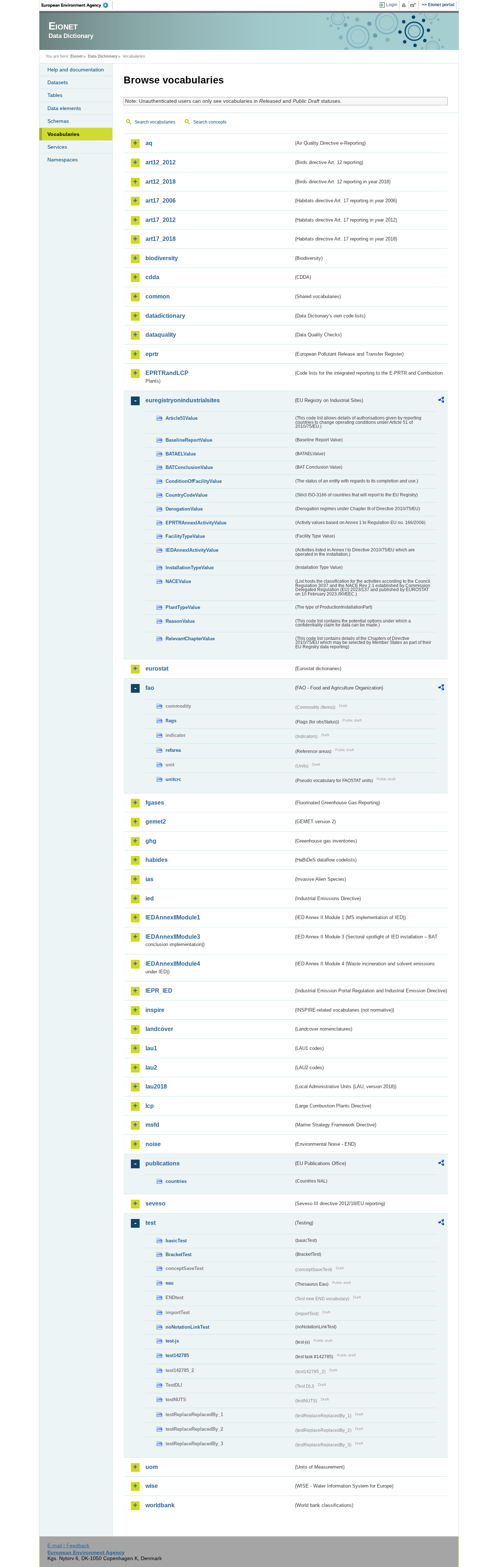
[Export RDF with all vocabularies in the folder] (441, 400)
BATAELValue (181, 454)
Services (57, 147)
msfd (152, 1125)
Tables (54, 95)
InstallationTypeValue (190, 567)
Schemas (58, 121)
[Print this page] (405, 5)
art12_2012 (160, 162)
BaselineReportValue (189, 440)
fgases (154, 803)
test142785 (177, 1355)
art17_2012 (160, 220)
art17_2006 (160, 201)
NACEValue (178, 581)
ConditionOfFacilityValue (194, 481)
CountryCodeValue (186, 495)
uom (151, 1467)
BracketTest (178, 1254)
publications (162, 1163)
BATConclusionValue (189, 467)
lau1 (151, 1048)
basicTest (176, 1240)
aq (148, 143)
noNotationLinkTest (187, 1327)
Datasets (57, 82)
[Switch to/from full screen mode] (414, 5)
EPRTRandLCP (166, 373)
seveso (155, 1203)
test (150, 1223)
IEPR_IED (158, 991)
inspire (154, 1010)
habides (156, 860)
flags (171, 720)
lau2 (151, 1067)
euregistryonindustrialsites (182, 400)
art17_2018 (160, 239)
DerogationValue (184, 509)
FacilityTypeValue (185, 536)
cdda (152, 277)
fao (149, 688)
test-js (172, 1341)
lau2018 (156, 1086)
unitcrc (173, 779)
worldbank (160, 1505)
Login (391, 5)
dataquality (160, 335)
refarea (173, 750)
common (157, 296)
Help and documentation (75, 70)
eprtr (152, 354)
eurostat (156, 668)
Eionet (76, 56)
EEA (77, 5)
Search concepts (209, 122)
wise (151, 1486)
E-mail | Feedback (68, 1545)
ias (149, 879)
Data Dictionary (102, 56)
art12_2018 (160, 182)
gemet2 (155, 821)
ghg (150, 841)
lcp (149, 1106)
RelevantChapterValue (190, 638)
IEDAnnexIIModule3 (172, 937)
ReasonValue (180, 621)
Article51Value (182, 418)
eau (170, 1283)
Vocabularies (63, 134)
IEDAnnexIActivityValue (192, 550)
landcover (159, 1029)
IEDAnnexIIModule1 (172, 917)
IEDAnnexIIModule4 (172, 964)
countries (176, 1181)
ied (149, 898)
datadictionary (165, 316)
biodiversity (161, 258)
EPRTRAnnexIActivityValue (196, 522)
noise (153, 1144)
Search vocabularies (155, 122)
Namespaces (62, 160)
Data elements (64, 108)
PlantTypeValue (183, 607)
